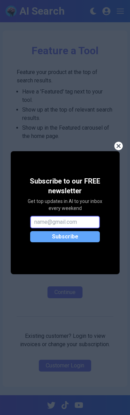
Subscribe (65, 236)
